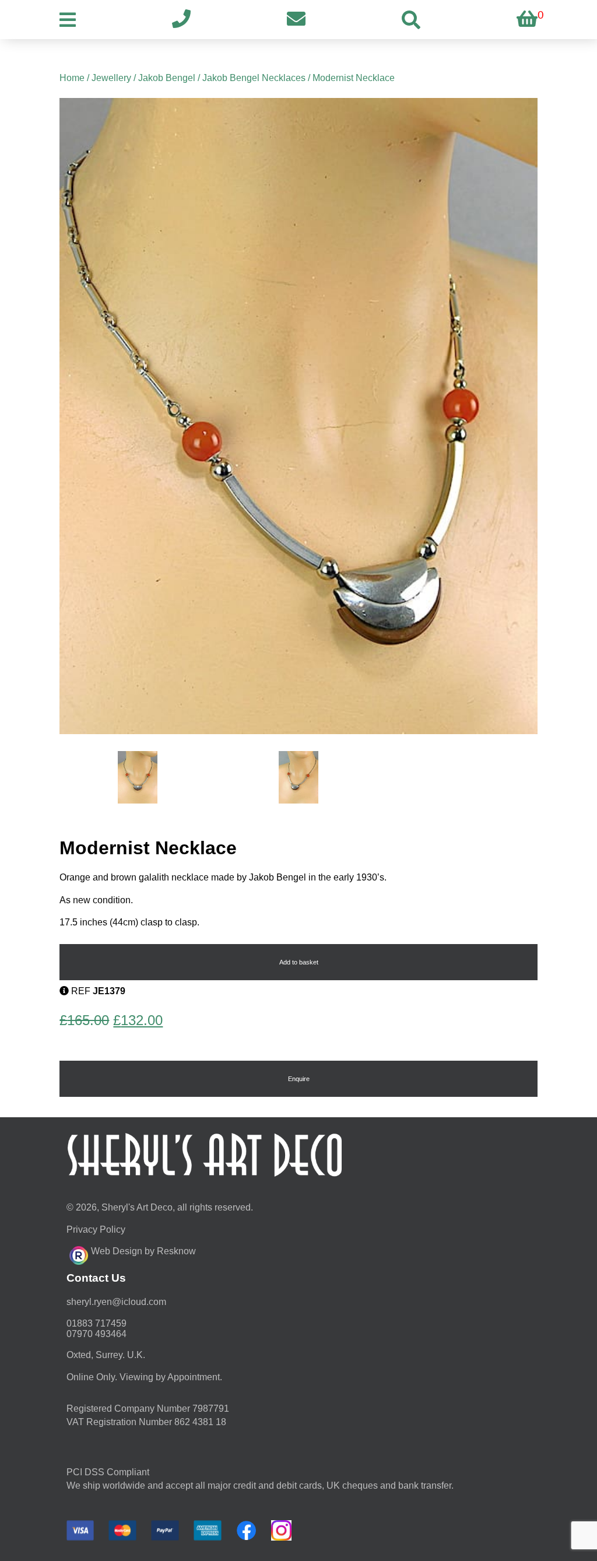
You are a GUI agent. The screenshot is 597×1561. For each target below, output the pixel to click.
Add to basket (298, 962)
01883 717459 (96, 1323)
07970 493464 (96, 1334)
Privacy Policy (95, 1229)
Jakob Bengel (166, 78)
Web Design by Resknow (143, 1251)
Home (72, 78)
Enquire (299, 1078)
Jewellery (111, 78)
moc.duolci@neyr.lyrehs (116, 1302)
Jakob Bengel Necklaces (253, 78)
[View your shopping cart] (527, 19)
